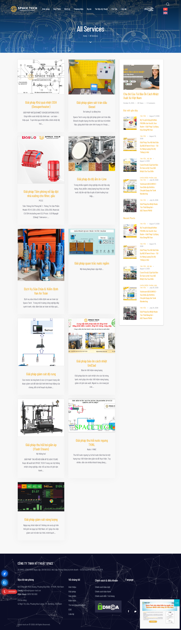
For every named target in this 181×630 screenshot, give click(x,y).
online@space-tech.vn (32, 590)
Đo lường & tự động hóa (92, 111)
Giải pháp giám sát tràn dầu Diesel (92, 104)
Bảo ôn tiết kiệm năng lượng (91, 370)
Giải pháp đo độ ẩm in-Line (91, 179)
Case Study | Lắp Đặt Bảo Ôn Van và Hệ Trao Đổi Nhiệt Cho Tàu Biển (149, 168)
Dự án (149, 158)
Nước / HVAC (91, 449)
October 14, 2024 (128, 103)
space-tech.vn (23, 624)
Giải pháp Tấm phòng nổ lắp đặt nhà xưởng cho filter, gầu (41, 193)
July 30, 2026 (153, 180)
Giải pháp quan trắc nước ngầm (91, 263)
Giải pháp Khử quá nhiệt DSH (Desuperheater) (41, 104)
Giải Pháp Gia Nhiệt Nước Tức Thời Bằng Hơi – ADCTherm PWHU (149, 207)
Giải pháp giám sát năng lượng (41, 519)
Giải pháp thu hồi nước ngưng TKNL (92, 442)
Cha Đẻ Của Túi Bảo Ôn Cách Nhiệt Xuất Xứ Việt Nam (140, 96)
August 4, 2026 (145, 161)
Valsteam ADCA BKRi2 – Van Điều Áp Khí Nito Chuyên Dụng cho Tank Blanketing (148, 188)
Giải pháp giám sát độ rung (41, 374)
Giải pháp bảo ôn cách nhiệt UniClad (91, 363)
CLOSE (177, 603)
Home (85, 36)
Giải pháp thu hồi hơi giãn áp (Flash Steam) (41, 447)
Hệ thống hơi (41, 453)
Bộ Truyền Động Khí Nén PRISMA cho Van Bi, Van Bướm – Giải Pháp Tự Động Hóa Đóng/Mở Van (149, 125)
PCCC (41, 200)
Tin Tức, (143, 158)
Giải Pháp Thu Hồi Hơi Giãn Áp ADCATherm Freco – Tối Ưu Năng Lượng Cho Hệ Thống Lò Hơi (149, 147)
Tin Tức (143, 116)
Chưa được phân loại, (148, 177)
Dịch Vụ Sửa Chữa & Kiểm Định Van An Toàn (41, 291)
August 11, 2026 (154, 116)
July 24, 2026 (153, 200)
